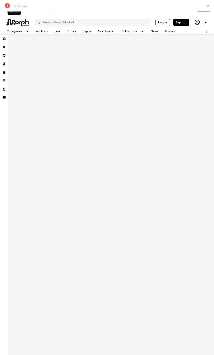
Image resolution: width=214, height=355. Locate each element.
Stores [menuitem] (71, 31)
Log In (162, 22)
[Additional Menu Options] (206, 31)
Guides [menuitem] (170, 31)
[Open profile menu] (201, 22)
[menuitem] (4, 39)
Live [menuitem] (57, 31)
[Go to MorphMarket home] (17, 22)
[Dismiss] (208, 5)
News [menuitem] (154, 31)
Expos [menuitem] (87, 31)
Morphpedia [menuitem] (106, 31)
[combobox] (92, 22)
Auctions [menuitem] (42, 31)
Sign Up (181, 22)
